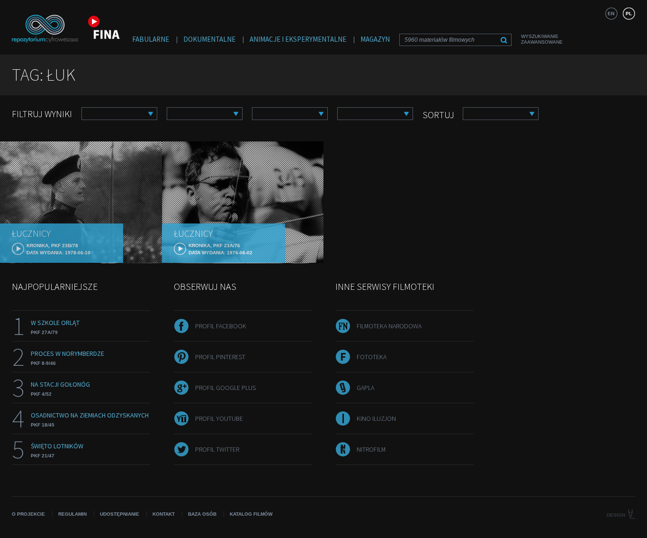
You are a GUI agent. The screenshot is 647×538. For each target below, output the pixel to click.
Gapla (365, 387)
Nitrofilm (371, 449)
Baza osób (202, 514)
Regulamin (72, 514)
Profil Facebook (220, 326)
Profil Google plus (225, 387)
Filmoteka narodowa (389, 326)
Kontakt (164, 514)
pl (629, 13)
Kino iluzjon (376, 418)
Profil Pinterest (220, 356)
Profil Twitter (217, 449)
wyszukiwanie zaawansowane (542, 39)
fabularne (150, 39)
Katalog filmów (251, 514)
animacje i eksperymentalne (298, 39)
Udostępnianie (119, 514)
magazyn (375, 39)
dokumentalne (209, 39)
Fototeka (371, 356)
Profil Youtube (219, 418)
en (611, 13)
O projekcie (28, 514)
